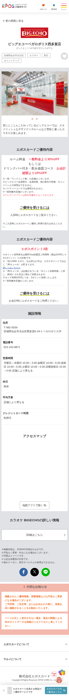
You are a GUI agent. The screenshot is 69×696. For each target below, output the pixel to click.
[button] (40, 690)
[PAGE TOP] (60, 677)
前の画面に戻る (15, 20)
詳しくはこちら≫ (11, 268)
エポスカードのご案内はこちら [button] (54, 690)
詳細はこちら (34, 534)
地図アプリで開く (32, 505)
